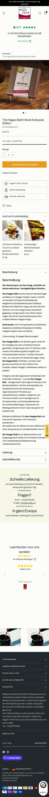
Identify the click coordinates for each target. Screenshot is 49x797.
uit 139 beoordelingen (23, 559)
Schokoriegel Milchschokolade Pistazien (32, 247)
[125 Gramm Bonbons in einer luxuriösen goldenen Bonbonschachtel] (12, 230)
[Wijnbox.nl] (24, 13)
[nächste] (45, 3)
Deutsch (5, 769)
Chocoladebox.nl (10, 127)
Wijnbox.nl (22, 773)
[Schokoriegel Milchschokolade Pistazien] (34, 230)
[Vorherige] (4, 3)
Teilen (8, 206)
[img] (24, 556)
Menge (5, 149)
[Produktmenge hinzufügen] (12, 154)
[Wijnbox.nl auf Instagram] (8, 752)
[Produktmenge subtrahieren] (4, 154)
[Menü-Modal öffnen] (3, 13)
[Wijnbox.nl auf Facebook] (3, 752)
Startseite (6, 54)
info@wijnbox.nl (28, 503)
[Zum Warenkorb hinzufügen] (19, 237)
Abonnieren (41, 743)
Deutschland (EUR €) (23, 769)
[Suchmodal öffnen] (39, 13)
